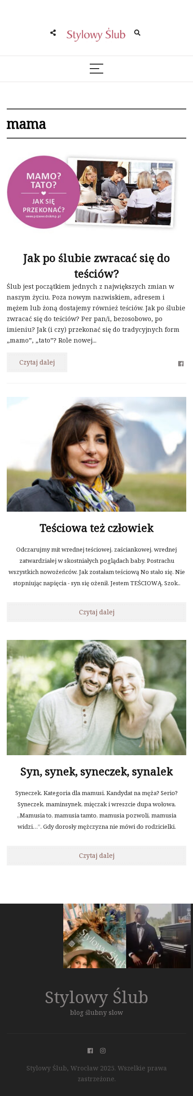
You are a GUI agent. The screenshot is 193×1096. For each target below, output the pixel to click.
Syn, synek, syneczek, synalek (96, 771)
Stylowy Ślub (97, 996)
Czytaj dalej (37, 362)
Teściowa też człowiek (96, 527)
